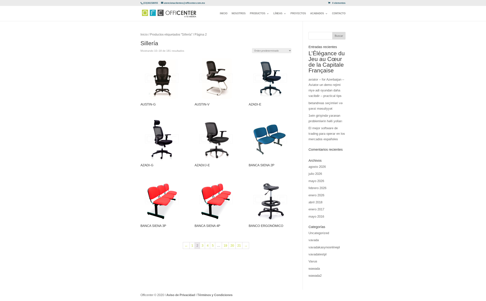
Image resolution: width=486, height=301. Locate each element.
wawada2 (315, 275)
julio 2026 (315, 174)
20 (232, 245)
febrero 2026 (317, 188)
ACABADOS (317, 13)
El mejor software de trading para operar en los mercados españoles (326, 133)
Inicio (144, 34)
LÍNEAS (277, 13)
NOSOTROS (239, 13)
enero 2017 (316, 209)
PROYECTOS (298, 13)
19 (225, 245)
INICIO (223, 13)
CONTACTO (339, 13)
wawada (314, 268)
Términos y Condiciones (215, 295)
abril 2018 (315, 202)
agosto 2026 (317, 167)
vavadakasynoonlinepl (324, 247)
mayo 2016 (316, 216)
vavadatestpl (317, 254)
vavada (313, 240)
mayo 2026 (316, 181)
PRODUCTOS (257, 13)
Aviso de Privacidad (181, 295)
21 (239, 245)
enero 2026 (316, 195)
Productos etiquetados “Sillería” (171, 34)
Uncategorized (318, 233)
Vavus (312, 261)
